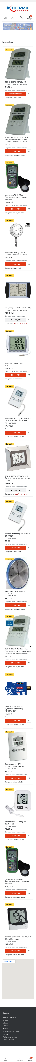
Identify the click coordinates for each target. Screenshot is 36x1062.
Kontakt (6, 1028)
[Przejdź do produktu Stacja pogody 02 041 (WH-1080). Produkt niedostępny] (18, 290)
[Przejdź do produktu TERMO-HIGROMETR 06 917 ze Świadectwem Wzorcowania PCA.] (18, 631)
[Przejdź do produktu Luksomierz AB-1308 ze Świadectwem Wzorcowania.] (18, 177)
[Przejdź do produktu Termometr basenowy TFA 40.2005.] (18, 573)
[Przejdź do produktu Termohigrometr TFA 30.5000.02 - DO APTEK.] (18, 746)
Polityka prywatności (10, 1037)
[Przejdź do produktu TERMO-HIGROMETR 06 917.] (18, 64)
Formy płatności (8, 1040)
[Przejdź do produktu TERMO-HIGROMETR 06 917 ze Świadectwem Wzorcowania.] (18, 119)
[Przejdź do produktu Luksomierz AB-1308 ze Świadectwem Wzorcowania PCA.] (18, 861)
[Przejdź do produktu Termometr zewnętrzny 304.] (18, 235)
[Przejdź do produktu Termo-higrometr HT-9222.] (18, 345)
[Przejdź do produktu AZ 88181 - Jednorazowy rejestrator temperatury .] (18, 689)
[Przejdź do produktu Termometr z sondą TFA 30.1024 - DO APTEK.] (18, 516)
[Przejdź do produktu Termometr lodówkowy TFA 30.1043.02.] (18, 804)
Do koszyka (15, 151)
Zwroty (5, 1034)
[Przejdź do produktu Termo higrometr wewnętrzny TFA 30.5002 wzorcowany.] (18, 919)
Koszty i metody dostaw (11, 1031)
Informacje (6, 1023)
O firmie (5, 1020)
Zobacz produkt (15, 94)
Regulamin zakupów (9, 1017)
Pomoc (5, 1026)
